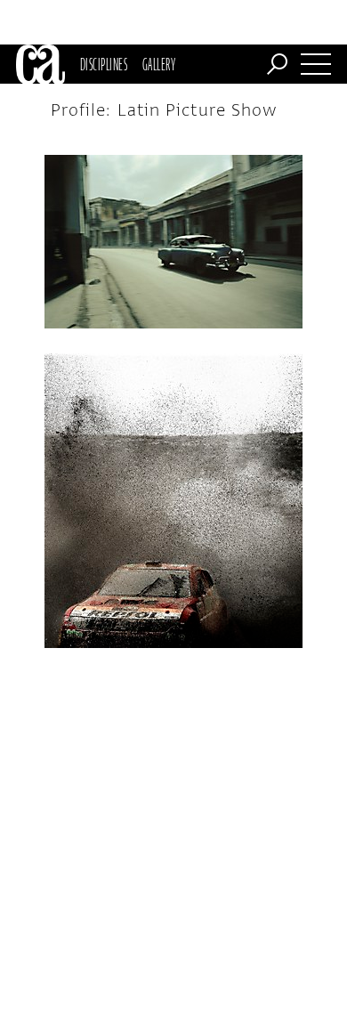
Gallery (158, 64)
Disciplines (103, 64)
